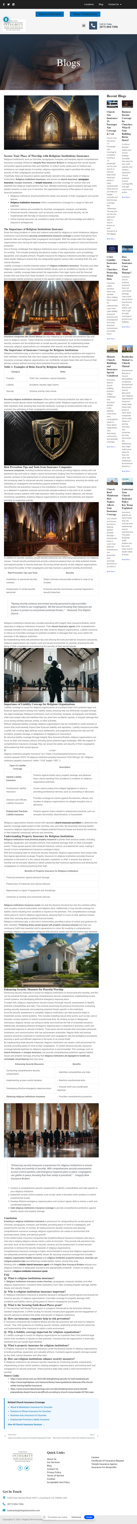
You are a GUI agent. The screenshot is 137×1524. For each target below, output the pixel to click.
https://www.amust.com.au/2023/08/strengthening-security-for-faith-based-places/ (49, 1379)
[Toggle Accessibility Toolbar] (6, 19)
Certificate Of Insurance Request (107, 1460)
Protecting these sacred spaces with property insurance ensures (48, 925)
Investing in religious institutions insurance (24, 1221)
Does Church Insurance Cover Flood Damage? (127, 264)
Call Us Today (106, 24)
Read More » (111, 239)
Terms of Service (55, 1475)
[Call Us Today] (93, 25)
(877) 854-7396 (109, 26)
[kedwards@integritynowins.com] (4, 1510)
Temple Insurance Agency (104, 1464)
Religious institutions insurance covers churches (29, 1281)
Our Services (53, 1462)
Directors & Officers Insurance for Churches (30, 1411)
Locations (89, 4)
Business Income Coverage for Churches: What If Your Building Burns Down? (127, 126)
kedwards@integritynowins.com (23, 1510)
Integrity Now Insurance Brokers (69, 1264)
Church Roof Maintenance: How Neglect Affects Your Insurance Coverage (114, 501)
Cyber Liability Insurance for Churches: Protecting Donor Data (112, 268)
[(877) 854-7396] (4, 1504)
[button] (84, 25)
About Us (51, 1459)
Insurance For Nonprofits (104, 1467)
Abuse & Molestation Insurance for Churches (31, 1407)
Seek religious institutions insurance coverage (32, 1208)
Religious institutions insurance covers (22, 905)
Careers (95, 1457)
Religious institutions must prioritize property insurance (30, 839)
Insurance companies (14, 470)
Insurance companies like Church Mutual (23, 336)
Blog (101, 4)
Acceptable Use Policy (58, 1482)
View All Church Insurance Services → (26, 1424)
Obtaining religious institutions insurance (25, 1096)
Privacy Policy (54, 1472)
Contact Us (113, 4)
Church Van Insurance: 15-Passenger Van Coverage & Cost (112, 123)
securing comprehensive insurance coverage (50, 236)
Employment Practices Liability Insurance (29, 1419)
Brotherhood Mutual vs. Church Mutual (128, 361)
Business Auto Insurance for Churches (28, 1415)
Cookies (51, 1479)
